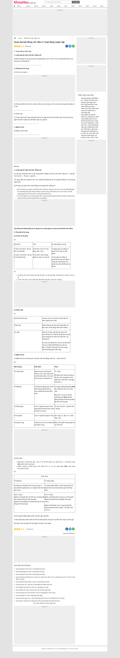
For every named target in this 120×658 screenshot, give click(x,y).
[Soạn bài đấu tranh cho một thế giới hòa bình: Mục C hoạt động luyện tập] (78, 119)
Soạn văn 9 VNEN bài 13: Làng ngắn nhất (88, 111)
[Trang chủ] (25, 2)
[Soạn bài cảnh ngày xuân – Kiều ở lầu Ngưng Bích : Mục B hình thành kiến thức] (78, 103)
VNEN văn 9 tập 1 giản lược (32, 38)
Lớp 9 (20, 38)
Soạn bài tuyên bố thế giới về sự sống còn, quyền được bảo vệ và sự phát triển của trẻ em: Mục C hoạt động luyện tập (90, 132)
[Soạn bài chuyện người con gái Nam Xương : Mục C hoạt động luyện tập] (78, 136)
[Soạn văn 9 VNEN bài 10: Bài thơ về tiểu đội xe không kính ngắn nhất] (78, 127)
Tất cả (19, 6)
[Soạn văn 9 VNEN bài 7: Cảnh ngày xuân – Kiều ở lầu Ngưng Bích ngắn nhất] (78, 123)
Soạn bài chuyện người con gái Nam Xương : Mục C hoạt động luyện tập (89, 137)
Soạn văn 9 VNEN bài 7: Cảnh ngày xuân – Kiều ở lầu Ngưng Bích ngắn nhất (89, 124)
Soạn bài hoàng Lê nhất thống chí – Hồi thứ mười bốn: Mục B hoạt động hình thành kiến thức (89, 99)
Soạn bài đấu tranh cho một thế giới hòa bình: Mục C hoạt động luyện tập (89, 120)
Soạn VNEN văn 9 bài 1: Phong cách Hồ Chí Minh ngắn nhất (90, 108)
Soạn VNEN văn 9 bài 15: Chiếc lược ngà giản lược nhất (89, 115)
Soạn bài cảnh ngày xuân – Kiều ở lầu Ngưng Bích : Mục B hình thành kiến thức (89, 103)
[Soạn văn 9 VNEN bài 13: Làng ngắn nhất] (78, 111)
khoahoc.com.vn (15, 38)
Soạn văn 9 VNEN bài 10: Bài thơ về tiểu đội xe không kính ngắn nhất (89, 128)
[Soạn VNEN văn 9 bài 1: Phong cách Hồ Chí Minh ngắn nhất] (78, 107)
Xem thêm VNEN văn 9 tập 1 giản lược (44, 603)
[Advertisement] (60, 23)
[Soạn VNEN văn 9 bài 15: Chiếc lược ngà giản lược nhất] (78, 115)
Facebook (76, 648)
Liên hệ (71, 648)
